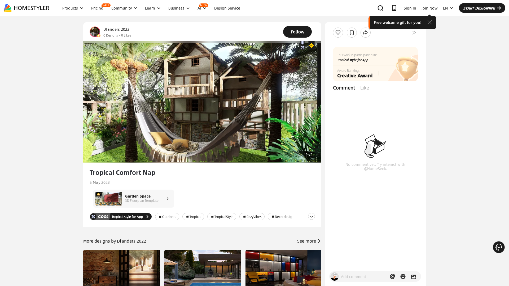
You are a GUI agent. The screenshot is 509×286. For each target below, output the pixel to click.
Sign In (410, 8)
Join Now (430, 8)
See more (307, 241)
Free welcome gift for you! (398, 22)
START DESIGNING (479, 8)
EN (445, 8)
